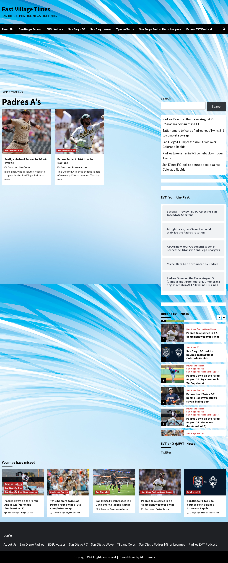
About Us (8, 29)
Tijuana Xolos (125, 29)
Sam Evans (24, 167)
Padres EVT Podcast (199, 29)
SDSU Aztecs (55, 29)
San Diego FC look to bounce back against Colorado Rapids (191, 167)
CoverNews (127, 557)
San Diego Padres (30, 29)
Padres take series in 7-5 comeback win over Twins (192, 155)
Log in (8, 535)
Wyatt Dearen (73, 512)
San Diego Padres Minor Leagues (160, 29)
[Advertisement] (114, 61)
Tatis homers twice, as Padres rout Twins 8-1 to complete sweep (193, 132)
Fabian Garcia (162, 509)
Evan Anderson (79, 167)
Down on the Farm (195, 366)
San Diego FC (76, 29)
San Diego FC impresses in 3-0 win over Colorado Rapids (189, 144)
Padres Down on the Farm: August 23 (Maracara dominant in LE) (188, 121)
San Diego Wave (100, 29)
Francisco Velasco (119, 509)
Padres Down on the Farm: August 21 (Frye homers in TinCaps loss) (203, 379)
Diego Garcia (26, 512)
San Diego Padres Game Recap (201, 329)
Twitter (166, 452)
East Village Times (26, 9)
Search (166, 98)
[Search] (224, 29)
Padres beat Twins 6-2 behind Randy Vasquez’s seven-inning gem (201, 397)
